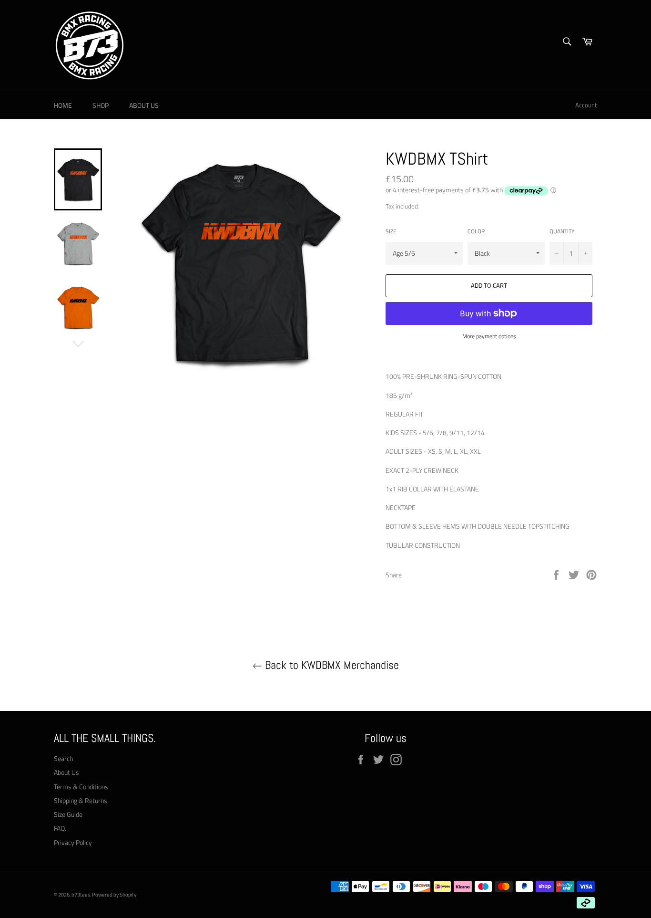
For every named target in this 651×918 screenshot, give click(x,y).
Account (586, 105)
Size (391, 232)
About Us (144, 105)
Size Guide (68, 814)
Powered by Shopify (114, 894)
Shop (100, 105)
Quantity (561, 232)
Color (476, 232)
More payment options (489, 337)
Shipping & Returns (80, 800)
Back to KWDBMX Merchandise (330, 664)
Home (63, 105)
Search (63, 758)
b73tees (80, 894)
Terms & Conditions (81, 787)
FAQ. (60, 828)
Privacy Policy (73, 842)
